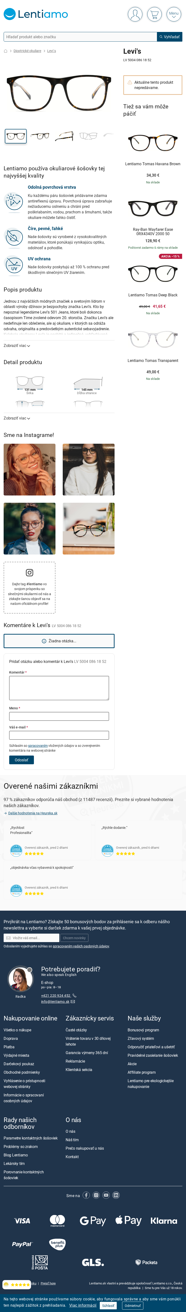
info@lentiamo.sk (55, 1001)
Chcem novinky (74, 938)
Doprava (11, 1038)
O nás (70, 1131)
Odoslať (21, 760)
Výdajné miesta (16, 1055)
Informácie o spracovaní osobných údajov (24, 1097)
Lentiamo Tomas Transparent (153, 361)
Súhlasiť (108, 1305)
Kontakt (72, 1156)
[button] (16, 136)
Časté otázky (76, 1030)
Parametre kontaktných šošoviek (31, 1138)
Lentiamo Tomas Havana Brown (152, 164)
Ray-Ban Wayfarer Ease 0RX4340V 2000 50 (153, 231)
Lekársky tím (14, 1163)
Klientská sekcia (79, 1069)
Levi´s (51, 50)
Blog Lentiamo (16, 1155)
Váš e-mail (18, 727)
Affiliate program (142, 1072)
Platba (9, 1047)
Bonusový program (143, 1030)
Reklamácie (75, 1061)
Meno (14, 708)
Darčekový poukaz (19, 1063)
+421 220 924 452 (56, 995)
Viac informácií (83, 1305)
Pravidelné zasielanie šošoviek (153, 1055)
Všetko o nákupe (17, 1030)
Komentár (18, 672)
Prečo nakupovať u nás (85, 1148)
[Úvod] (6, 50)
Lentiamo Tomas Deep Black (153, 295)
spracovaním (38, 745)
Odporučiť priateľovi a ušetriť (151, 1047)
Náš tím (72, 1139)
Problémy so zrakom (21, 1146)
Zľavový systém (141, 1038)
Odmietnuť (133, 1305)
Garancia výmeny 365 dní (87, 1052)
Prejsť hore (48, 1283)
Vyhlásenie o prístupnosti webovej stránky (24, 1083)
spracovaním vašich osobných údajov (81, 946)
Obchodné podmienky (22, 1072)
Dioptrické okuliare (27, 50)
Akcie (132, 1063)
